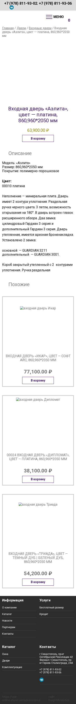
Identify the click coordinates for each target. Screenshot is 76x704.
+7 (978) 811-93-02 (20, 3)
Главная (8, 28)
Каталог (7, 614)
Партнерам (8, 627)
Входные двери (40, 28)
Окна (5, 654)
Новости (7, 620)
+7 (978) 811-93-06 (55, 3)
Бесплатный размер (51, 607)
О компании (9, 607)
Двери (21, 28)
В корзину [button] (38, 138)
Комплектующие (12, 667)
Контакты (8, 633)
